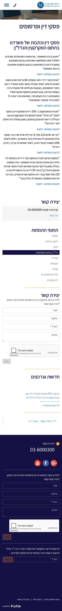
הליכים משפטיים (49, 274)
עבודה (55, 258)
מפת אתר (37, 599)
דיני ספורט (52, 280)
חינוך (55, 247)
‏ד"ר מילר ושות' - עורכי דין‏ (42, 421)
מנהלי (55, 269)
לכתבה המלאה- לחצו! (48, 74)
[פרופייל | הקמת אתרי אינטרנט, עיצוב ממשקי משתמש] (11, 606)
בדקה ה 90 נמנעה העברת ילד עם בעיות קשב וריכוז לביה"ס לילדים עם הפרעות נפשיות (42, 397)
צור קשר (53, 215)
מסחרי (54, 236)
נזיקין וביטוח (52, 241)
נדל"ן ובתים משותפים (47, 252)
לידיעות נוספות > (51, 405)
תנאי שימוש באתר (52, 599)
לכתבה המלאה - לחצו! (48, 184)
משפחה (54, 263)
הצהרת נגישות (23, 599)
